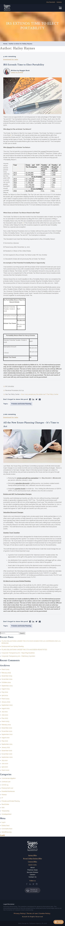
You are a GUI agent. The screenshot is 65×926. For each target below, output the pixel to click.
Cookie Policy (44, 913)
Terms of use (32, 913)
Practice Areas (32, 870)
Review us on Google (33, 890)
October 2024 (6, 682)
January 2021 (6, 747)
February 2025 (6, 673)
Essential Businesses (8, 791)
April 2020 (5, 767)
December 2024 (7, 676)
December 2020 (7, 750)
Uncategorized (6, 814)
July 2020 (5, 760)
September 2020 (7, 757)
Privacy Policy (19, 913)
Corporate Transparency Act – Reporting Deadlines (18, 653)
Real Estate (5, 804)
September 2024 (7, 685)
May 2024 (5, 692)
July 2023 (5, 711)
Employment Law (7, 788)
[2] (23, 223)
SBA (3, 807)
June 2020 (5, 763)
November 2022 (7, 731)
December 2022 (7, 728)
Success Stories (32, 872)
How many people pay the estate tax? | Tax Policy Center (39, 394)
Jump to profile (17, 72)
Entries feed (5, 825)
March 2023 (5, 721)
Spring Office (32, 855)
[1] (11, 135)
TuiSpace (32, 923)
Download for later (10, 59)
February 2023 (6, 724)
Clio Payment (50, 2)
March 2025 (5, 669)
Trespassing (5, 811)
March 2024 (5, 698)
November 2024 (7, 679)
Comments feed (7, 829)
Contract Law (6, 781)
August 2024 (6, 689)
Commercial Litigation (9, 778)
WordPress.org (6, 832)
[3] (4, 394)
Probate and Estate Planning (21, 404)
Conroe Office (32, 862)
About (32, 867)
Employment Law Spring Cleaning (13, 646)
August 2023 (5, 708)
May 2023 (5, 718)
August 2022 (5, 737)
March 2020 (5, 770)
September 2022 (7, 734)
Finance (4, 794)
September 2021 (7, 744)
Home (5, 43)
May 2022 (5, 741)
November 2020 (7, 754)
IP (2, 798)
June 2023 (5, 715)
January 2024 (6, 702)
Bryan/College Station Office (32, 858)
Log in (4, 822)
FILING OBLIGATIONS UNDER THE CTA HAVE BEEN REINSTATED (24, 649)
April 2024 (5, 695)
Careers (59, 2)
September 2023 (7, 705)
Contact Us (32, 877)
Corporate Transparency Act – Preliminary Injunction (18, 656)
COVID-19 (5, 785)
